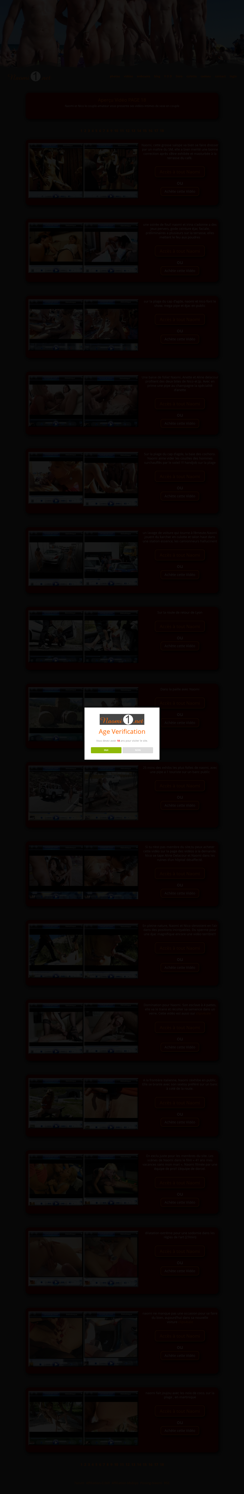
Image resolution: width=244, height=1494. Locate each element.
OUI (106, 750)
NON (138, 750)
